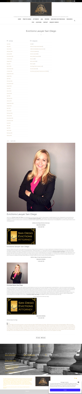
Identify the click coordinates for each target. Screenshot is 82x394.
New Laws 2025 (33, 61)
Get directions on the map (12, 372)
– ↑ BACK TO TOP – (41, 346)
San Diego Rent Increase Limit (36, 66)
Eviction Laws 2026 (33, 53)
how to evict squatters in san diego (54, 330)
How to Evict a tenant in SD (61, 329)
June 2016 (9, 123)
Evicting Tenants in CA (64, 325)
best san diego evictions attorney (14, 324)
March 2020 (9, 110)
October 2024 (9, 71)
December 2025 (10, 56)
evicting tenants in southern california (49, 326)
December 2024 (10, 68)
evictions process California (52, 328)
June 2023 (9, 88)
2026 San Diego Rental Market (36, 46)
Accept (65, 390)
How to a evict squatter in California (65, 328)
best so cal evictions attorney (27, 324)
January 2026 (9, 53)
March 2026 (9, 48)
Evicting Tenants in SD (27, 326)
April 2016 (8, 128)
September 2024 (10, 73)
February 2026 (9, 51)
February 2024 (9, 81)
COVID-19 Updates (33, 51)
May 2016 (8, 125)
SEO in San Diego (18, 386)
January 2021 (9, 100)
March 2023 (9, 90)
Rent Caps (32, 63)
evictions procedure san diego (41, 328)
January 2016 (9, 135)
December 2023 (10, 83)
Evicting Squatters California (64, 324)
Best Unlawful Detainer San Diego (39, 324)
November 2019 (10, 120)
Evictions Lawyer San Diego (29, 328)
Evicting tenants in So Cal (37, 326)
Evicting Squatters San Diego (43, 325)
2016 (9, 323)
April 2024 (9, 78)
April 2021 (8, 95)
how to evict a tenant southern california (39, 330)
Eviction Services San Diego (62, 326)
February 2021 (9, 98)
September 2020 (10, 103)
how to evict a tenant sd (15, 330)
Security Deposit (33, 68)
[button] (78, 382)
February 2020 (9, 113)
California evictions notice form (53, 324)
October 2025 (9, 58)
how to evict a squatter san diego (36, 329)
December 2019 (10, 118)
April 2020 (9, 108)
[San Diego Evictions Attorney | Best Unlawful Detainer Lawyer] (41, 9)
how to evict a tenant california (49, 329)
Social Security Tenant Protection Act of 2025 (39, 71)
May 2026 (8, 46)
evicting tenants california (54, 325)
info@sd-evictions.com (13, 371)
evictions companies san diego (17, 328)
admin (8, 140)
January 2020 (9, 115)
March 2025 (9, 66)
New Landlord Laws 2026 (35, 56)
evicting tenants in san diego (17, 326)
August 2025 (9, 61)
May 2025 (8, 63)
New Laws (32, 58)
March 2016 (9, 130)
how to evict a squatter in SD (24, 329)
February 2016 (9, 132)
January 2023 (9, 93)
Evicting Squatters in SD (32, 325)
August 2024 (9, 76)
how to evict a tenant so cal (26, 330)
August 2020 (9, 105)
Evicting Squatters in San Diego (21, 325)
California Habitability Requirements (37, 48)
